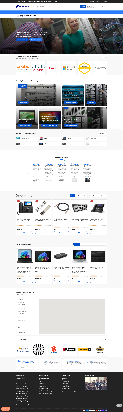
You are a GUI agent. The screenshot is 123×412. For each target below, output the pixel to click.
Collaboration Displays (44, 378)
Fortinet (84, 195)
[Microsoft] (69, 68)
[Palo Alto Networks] (84, 68)
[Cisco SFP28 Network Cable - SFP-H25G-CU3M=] (61, 208)
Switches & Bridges (25, 143)
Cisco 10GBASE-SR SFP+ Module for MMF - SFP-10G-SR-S (43, 220)
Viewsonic (103, 195)
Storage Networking (43, 390)
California (20, 299)
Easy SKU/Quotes (104, 1)
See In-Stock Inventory (36, 39)
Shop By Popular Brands (21, 12)
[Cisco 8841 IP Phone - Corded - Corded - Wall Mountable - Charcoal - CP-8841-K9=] (25, 208)
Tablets (45, 143)
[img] (62, 159)
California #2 (21, 309)
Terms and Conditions (67, 390)
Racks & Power (42, 386)
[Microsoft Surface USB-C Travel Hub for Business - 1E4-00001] (61, 256)
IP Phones (69, 138)
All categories (101, 81)
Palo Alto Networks (93, 195)
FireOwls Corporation (23, 410)
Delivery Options (65, 381)
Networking (41, 383)
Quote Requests (65, 385)
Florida (20, 318)
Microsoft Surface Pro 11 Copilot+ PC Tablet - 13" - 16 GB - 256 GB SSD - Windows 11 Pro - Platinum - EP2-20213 (43, 269)
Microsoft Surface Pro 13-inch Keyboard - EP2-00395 (96, 268)
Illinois (20, 327)
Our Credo (92, 1)
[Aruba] (23, 68)
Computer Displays (25, 138)
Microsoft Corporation (21, 265)
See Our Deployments (22, 39)
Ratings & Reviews (66, 386)
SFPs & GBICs (93, 138)
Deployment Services (45, 12)
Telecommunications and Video (46, 391)
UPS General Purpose (71, 143)
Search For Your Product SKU (45, 393)
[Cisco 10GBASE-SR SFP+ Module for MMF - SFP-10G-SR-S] (43, 208)
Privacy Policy (65, 383)
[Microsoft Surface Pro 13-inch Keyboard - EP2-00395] (98, 256)
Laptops (45, 138)
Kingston (90, 244)
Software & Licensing (43, 388)
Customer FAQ (65, 379)
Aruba (78, 195)
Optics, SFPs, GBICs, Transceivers (46, 385)
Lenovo (83, 244)
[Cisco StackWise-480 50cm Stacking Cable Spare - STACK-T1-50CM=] (80, 208)
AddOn (96, 244)
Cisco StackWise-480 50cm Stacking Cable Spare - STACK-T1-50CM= (80, 220)
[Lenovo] (53, 68)
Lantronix (103, 244)
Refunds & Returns (66, 388)
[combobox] (61, 6)
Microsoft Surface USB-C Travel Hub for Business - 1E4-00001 (61, 268)
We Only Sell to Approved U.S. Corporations (71, 391)
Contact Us (97, 1)
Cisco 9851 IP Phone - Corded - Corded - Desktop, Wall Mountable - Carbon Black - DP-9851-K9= (97, 221)
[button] (28, 173)
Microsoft (77, 244)
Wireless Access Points (95, 143)
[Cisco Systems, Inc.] (38, 68)
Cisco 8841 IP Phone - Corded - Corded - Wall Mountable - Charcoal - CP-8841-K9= (25, 221)
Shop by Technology (33, 12)
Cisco (72, 195)
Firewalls (41, 379)
